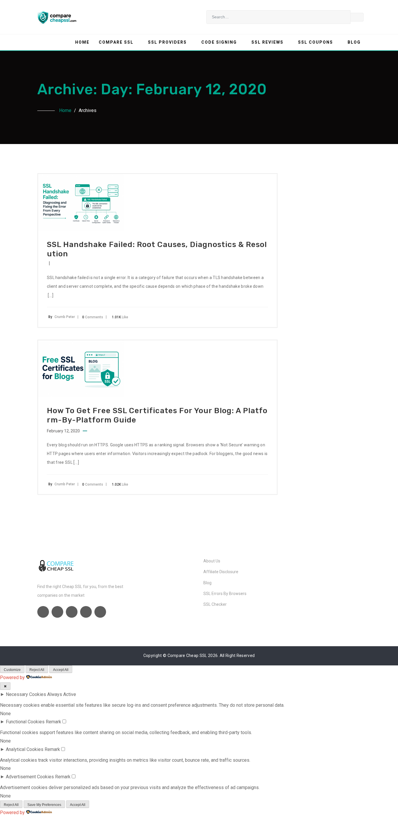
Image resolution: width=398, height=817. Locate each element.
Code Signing (219, 42)
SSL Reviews (267, 42)
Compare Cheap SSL (187, 655)
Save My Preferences (44, 805)
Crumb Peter (64, 317)
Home (82, 42)
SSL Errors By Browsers (224, 593)
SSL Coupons (315, 42)
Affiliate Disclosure (220, 571)
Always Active (61, 694)
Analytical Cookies (24, 749)
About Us (211, 561)
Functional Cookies (25, 721)
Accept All (60, 670)
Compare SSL (116, 42)
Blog (354, 42)
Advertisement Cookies (30, 776)
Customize (12, 670)
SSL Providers (167, 42)
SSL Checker (215, 604)
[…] (50, 295)
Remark (53, 721)
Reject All (36, 670)
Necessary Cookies (26, 694)
